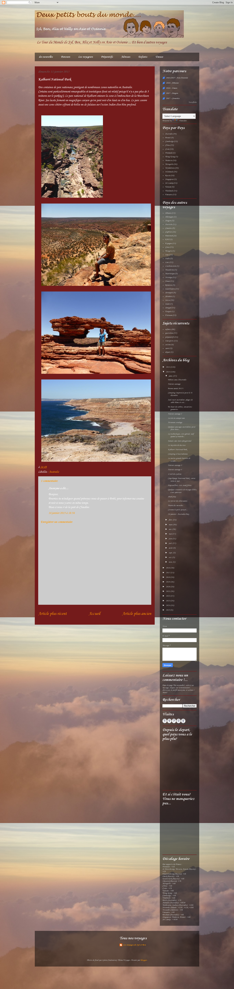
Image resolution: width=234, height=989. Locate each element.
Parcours (65, 56)
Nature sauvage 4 (175, 469)
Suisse (167, 300)
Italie (167, 258)
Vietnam (168, 315)
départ (167, 352)
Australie (54, 472)
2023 (168, 601)
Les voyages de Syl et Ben (134, 945)
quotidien (169, 333)
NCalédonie (170, 168)
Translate (183, 121)
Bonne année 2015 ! (176, 388)
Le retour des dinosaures (177, 501)
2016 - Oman (171, 88)
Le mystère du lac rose (176, 445)
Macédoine (169, 270)
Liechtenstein (170, 266)
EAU (167, 239)
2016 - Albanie (172, 83)
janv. (171, 376)
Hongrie (168, 251)
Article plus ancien (136, 613)
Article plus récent (52, 613)
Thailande (169, 191)
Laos (167, 262)
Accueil (94, 613)
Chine (167, 145)
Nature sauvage (174, 384)
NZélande (169, 172)
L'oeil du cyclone (174, 474)
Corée (167, 149)
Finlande (168, 153)
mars (171, 524)
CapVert (168, 232)
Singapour (169, 179)
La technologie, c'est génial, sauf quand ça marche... (181, 435)
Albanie (168, 213)
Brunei (168, 137)
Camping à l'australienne (178, 454)
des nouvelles (46, 56)
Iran (167, 255)
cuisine (168, 344)
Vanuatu (168, 194)
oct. (170, 557)
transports (169, 341)
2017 (168, 572)
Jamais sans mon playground (179, 441)
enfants (168, 329)
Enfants (142, 56)
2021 (168, 591)
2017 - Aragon (172, 93)
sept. (171, 553)
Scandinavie (170, 289)
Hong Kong (170, 157)
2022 (168, 596)
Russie (167, 175)
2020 (168, 587)
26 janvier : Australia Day (178, 514)
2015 (168, 372)
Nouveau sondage (175, 422)
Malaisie (168, 160)
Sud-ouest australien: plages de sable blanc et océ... (180, 401)
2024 (168, 605)
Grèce (167, 247)
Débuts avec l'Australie (177, 380)
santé (167, 348)
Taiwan (168, 187)
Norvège (168, 277)
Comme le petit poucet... (178, 510)
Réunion (168, 285)
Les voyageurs (85, 56)
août (171, 548)
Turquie (168, 311)
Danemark (169, 236)
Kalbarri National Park (177, 449)
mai (170, 534)
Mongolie (169, 164)
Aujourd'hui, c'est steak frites (179, 485)
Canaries (168, 228)
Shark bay (172, 497)
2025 (168, 610)
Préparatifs (107, 56)
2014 (168, 367)
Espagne (168, 243)
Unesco (159, 56)
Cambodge (169, 141)
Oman (167, 281)
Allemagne (169, 217)
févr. (171, 520)
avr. (170, 529)
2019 (168, 582)
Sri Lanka (169, 183)
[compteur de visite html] (174, 723)
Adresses (125, 56)
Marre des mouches (175, 505)
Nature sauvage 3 (175, 465)
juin (171, 539)
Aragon (168, 220)
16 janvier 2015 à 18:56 (61, 513)
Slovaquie (169, 292)
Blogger (143, 960)
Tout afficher (193, 102)
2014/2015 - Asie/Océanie (177, 78)
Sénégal (168, 308)
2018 (168, 577)
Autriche (168, 224)
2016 (168, 568)
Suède (167, 304)
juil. (171, 543)
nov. (171, 562)
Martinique (170, 273)
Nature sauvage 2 (175, 414)
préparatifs (169, 337)
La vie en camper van (176, 418)
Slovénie (168, 296)
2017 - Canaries (173, 98)
